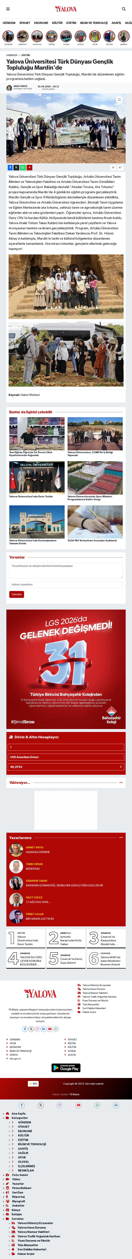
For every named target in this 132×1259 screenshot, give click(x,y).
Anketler (18, 1205)
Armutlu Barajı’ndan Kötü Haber (70, 940)
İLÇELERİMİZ (26, 1166)
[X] (31, 1029)
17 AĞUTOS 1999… (38, 902)
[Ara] (124, 9)
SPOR (13, 1043)
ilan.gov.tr (15, 1058)
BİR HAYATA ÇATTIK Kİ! (40, 918)
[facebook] (22, 1105)
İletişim (17, 1214)
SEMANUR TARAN (36, 881)
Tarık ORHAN (34, 864)
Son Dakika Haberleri (94, 1008)
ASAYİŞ (116, 23)
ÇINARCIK (106, 933)
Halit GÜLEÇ (34, 897)
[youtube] (78, 1105)
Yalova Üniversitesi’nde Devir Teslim (31, 496)
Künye (16, 1210)
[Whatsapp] (56, 1029)
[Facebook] (25, 1029)
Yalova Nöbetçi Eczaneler (96, 985)
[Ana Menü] (8, 9)
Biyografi (18, 1201)
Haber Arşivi (89, 1012)
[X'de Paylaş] (16, 168)
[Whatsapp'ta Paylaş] (23, 168)
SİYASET (24, 23)
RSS (34, 1083)
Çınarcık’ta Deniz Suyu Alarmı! (71, 961)
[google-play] (66, 1067)
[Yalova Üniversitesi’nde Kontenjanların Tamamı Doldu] (37, 521)
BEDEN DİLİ (33, 868)
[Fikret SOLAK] (16, 916)
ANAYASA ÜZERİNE (38, 852)
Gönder (17, 594)
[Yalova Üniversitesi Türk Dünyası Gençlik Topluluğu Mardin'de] (66, 128)
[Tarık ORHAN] (16, 866)
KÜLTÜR (57, 23)
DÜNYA (14, 1055)
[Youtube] (50, 1029)
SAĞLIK (72, 1051)
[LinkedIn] (43, 1029)
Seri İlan (17, 1192)
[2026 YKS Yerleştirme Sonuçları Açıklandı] (95, 521)
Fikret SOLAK (34, 914)
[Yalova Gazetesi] (66, 9)
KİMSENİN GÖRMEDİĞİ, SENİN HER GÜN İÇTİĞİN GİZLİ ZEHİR (64, 885)
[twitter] (41, 1105)
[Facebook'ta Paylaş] (10, 168)
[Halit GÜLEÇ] (16, 899)
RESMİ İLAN (26, 1170)
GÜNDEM (9, 23)
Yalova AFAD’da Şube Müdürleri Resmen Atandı (110, 961)
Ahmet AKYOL (35, 847)
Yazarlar (18, 1183)
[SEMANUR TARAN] (16, 883)
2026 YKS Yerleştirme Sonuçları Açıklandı (92, 540)
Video (16, 1179)
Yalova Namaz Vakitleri (95, 993)
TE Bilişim (74, 1094)
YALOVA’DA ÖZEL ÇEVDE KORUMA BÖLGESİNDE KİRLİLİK (31, 961)
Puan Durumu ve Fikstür (95, 1000)
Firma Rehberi (21, 1188)
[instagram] (60, 1105)
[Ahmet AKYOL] (16, 849)
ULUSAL (23, 1161)
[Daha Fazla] (29, 168)
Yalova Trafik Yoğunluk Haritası (99, 996)
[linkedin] (116, 1105)
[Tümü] (121, 782)
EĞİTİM (71, 23)
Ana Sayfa (19, 1113)
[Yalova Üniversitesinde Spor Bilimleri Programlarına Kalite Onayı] (95, 477)
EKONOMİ (41, 23)
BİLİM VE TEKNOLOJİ (93, 23)
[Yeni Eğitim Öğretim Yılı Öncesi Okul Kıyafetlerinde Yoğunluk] (37, 433)
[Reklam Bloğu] (66, 669)
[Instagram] (37, 1029)
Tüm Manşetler (90, 1004)
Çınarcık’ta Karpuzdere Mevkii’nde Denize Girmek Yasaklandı (110, 940)
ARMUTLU (65, 933)
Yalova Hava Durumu (93, 989)
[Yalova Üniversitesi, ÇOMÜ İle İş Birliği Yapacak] (95, 433)
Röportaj (18, 1196)
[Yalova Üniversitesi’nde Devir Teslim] (37, 477)
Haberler (11, 55)
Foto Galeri (20, 1175)
